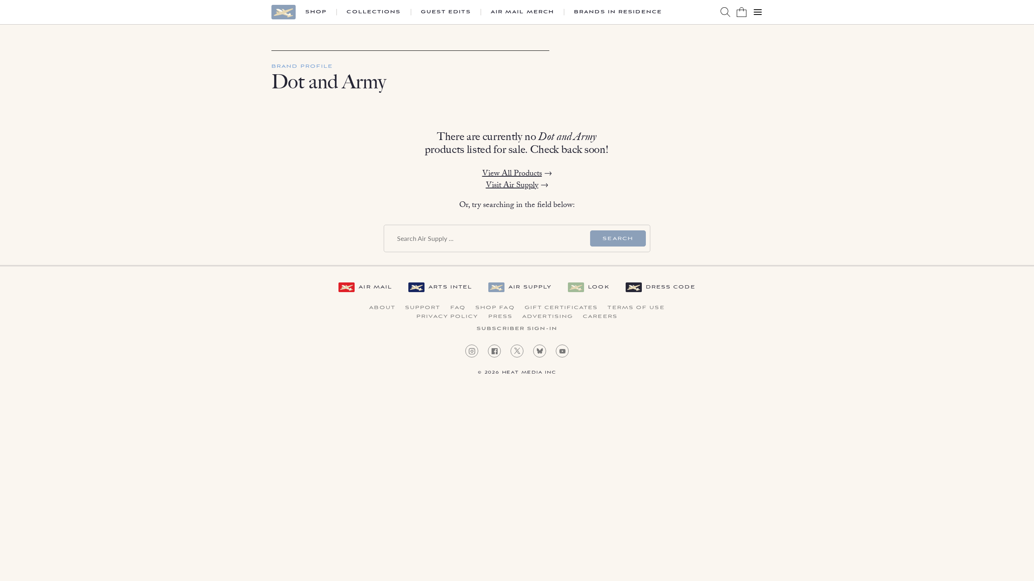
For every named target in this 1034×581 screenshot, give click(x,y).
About (382, 308)
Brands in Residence (618, 12)
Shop (316, 12)
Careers (600, 317)
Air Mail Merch (522, 12)
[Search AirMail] (725, 12)
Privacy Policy (447, 317)
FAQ (458, 308)
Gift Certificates (561, 308)
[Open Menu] (758, 12)
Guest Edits (446, 12)
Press (500, 317)
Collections (374, 12)
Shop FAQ (495, 308)
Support (423, 308)
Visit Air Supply (512, 186)
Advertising (547, 317)
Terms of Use (635, 308)
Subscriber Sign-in (517, 329)
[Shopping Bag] (741, 12)
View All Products (512, 174)
